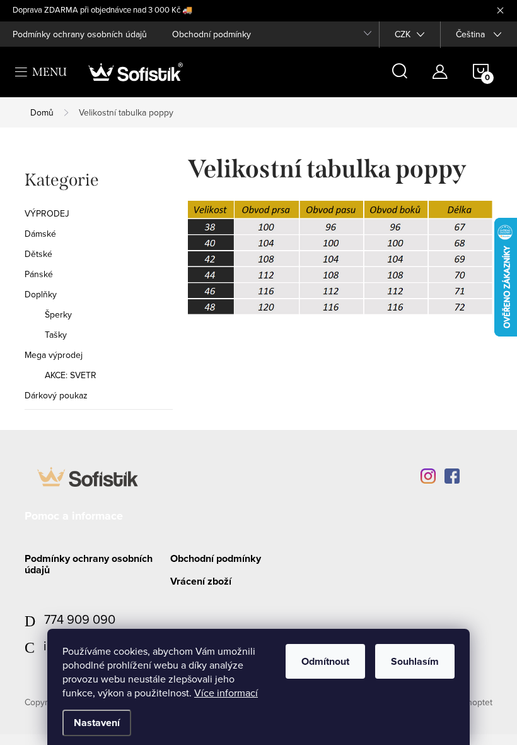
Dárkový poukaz (56, 395)
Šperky (58, 314)
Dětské (38, 253)
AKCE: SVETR (70, 375)
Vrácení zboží (200, 581)
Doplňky (41, 294)
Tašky (56, 334)
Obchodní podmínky (211, 34)
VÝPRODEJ (47, 213)
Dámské (40, 233)
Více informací (226, 693)
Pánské (39, 274)
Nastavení (97, 722)
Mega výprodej (54, 355)
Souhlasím (415, 661)
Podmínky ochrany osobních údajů (80, 34)
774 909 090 (79, 619)
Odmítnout (325, 661)
